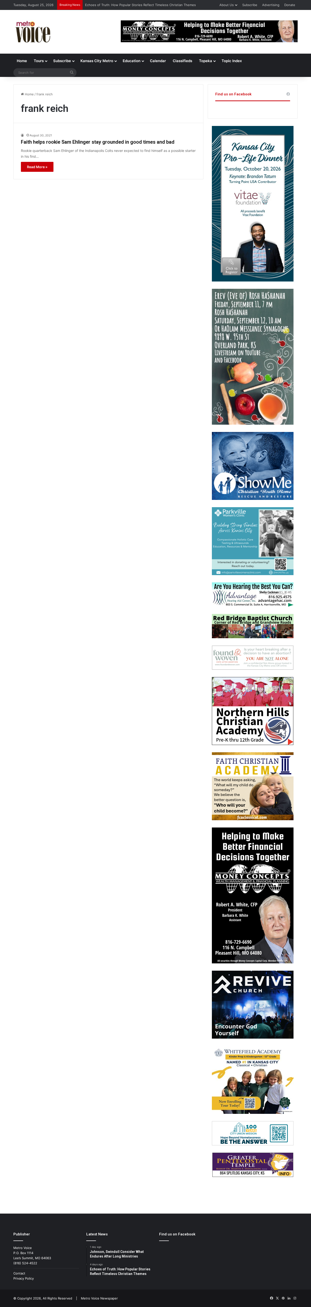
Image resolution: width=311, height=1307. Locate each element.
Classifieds (182, 60)
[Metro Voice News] (32, 32)
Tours (39, 60)
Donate (289, 5)
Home (22, 60)
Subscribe (249, 5)
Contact (19, 1273)
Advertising (270, 5)
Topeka (205, 60)
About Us (226, 5)
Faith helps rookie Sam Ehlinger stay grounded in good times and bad (97, 142)
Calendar (158, 60)
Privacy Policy (23, 1278)
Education (131, 60)
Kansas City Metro (96, 60)
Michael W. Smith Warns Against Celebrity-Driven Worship (128, 5)
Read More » (37, 167)
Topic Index (232, 60)
